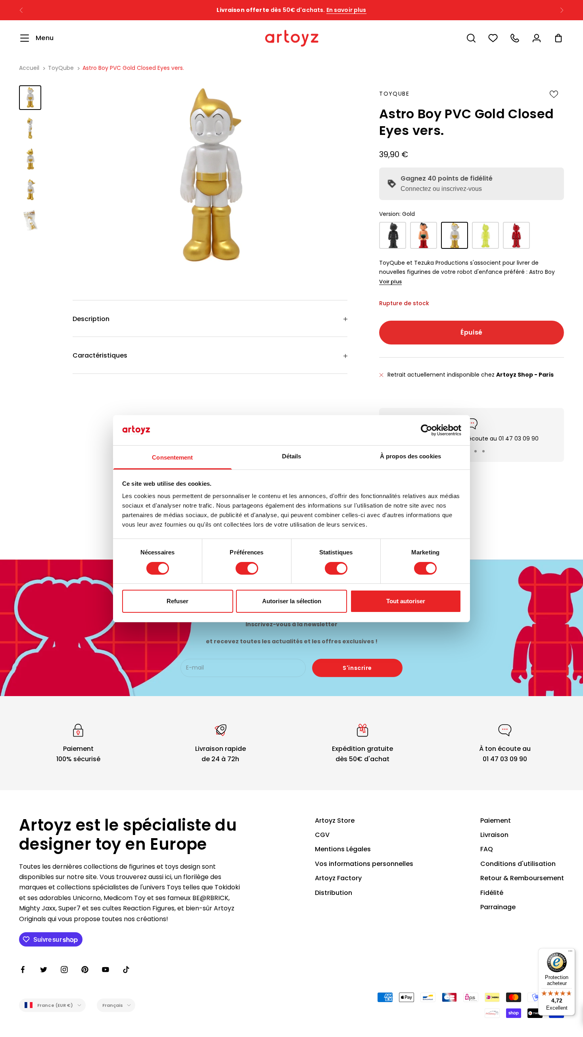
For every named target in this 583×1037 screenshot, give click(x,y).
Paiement (495, 820)
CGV (322, 834)
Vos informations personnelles (364, 863)
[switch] (247, 568)
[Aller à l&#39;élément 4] (30, 189)
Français (112, 1005)
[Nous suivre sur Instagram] (64, 970)
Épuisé (471, 332)
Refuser (177, 601)
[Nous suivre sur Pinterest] (85, 970)
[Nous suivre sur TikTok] (126, 970)
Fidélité (491, 892)
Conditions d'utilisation (518, 863)
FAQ (486, 849)
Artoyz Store (335, 820)
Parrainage (498, 907)
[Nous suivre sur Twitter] (44, 970)
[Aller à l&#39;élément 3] (30, 159)
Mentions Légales (343, 849)
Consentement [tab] (172, 457)
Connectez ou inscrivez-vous (441, 188)
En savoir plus (346, 7)
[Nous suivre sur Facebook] (23, 970)
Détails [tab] (291, 456)
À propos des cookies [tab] (410, 456)
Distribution (333, 892)
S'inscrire (357, 668)
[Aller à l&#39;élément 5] (30, 220)
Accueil (29, 68)
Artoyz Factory (338, 878)
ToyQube (61, 68)
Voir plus (390, 281)
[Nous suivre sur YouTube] (105, 970)
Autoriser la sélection (291, 601)
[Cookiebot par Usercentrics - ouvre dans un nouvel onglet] (426, 430)
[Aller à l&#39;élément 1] (30, 97)
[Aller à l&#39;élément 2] (30, 128)
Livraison (494, 834)
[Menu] (570, 953)
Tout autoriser (405, 601)
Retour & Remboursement (522, 878)
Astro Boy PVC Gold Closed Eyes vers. (133, 68)
